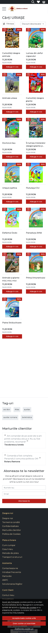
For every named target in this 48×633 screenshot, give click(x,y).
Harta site (7, 576)
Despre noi (7, 518)
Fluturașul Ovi (32, 188)
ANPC (5, 580)
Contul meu (8, 595)
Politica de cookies (28, 607)
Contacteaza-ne (10, 568)
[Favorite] (38, 1)
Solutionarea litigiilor (12, 584)
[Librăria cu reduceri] (18, 9)
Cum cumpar (8, 545)
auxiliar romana (10, 417)
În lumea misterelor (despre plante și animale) (35, 144)
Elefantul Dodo (9, 233)
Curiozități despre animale (11, 54)
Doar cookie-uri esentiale (24, 623)
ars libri (6, 409)
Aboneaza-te (24, 501)
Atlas (17, 409)
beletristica (27, 417)
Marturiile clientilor (11, 530)
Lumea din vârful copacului (34, 54)
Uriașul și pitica (9, 188)
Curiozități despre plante (35, 99)
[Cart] (43, 1)
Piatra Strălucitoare (11, 323)
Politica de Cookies (11, 534)
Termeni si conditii (11, 522)
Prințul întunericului (35, 278)
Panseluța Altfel (34, 233)
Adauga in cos (12, 67)
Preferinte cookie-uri (24, 629)
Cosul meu (7, 549)
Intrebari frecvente (11, 572)
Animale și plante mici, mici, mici (10, 279)
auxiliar (27, 409)
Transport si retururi (12, 557)
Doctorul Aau (8, 143)
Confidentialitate (10, 526)
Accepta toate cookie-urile (24, 618)
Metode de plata (10, 553)
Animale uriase (9, 98)
